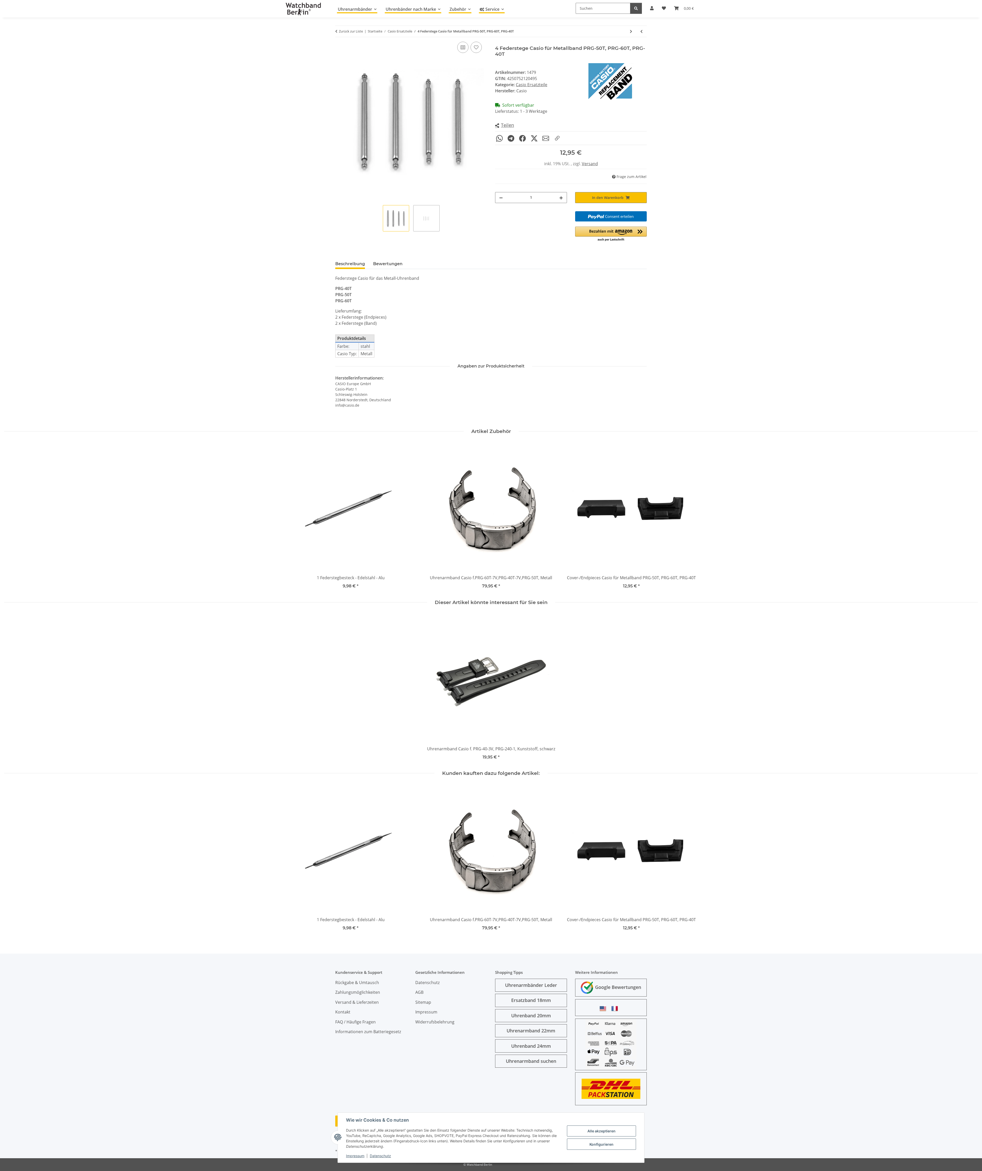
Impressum (355, 1156)
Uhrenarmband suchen (531, 1061)
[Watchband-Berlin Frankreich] (616, 1008)
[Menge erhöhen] (561, 197)
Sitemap (423, 1002)
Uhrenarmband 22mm (531, 1031)
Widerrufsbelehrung (434, 1022)
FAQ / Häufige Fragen (355, 1022)
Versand (590, 163)
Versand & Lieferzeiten (357, 1002)
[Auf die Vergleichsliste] (462, 47)
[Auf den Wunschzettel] (476, 47)
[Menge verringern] (501, 197)
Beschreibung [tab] (350, 263)
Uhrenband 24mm (531, 1046)
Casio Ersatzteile (531, 84)
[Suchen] (636, 8)
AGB (419, 992)
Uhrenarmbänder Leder (531, 985)
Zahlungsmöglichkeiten (357, 992)
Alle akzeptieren (601, 1131)
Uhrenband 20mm (531, 1015)
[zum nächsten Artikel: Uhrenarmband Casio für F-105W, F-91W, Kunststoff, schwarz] (631, 31)
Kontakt (342, 1012)
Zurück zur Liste (351, 31)
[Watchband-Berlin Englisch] (604, 1008)
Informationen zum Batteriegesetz (368, 1031)
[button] (504, 125)
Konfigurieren (601, 1144)
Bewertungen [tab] (388, 263)
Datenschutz (380, 1156)
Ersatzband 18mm (531, 1000)
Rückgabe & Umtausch (357, 982)
